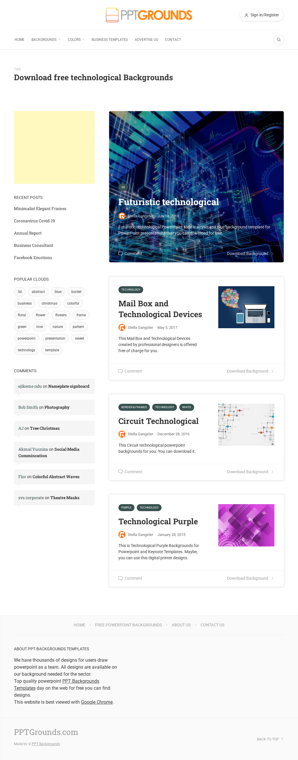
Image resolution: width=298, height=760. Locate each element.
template (52, 350)
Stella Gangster (140, 327)
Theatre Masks (64, 497)
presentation (55, 338)
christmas (49, 303)
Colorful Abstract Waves (56, 476)
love (39, 327)
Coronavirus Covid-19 (34, 220)
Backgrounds (43, 40)
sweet (79, 338)
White (186, 407)
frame (81, 315)
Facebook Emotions (33, 257)
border (76, 292)
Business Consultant (33, 245)
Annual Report (28, 233)
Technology (130, 289)
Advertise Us (146, 40)
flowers (61, 315)
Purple (126, 507)
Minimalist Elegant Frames (40, 208)
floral (22, 315)
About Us (181, 625)
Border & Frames (134, 407)
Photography (57, 407)
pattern (78, 327)
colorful (73, 303)
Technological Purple (158, 521)
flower (40, 315)
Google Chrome (97, 702)
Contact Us (212, 625)
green (22, 327)
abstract (38, 292)
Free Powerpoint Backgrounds (128, 625)
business (25, 303)
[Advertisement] (54, 147)
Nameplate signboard (68, 386)
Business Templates (110, 40)
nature (58, 327)
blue (58, 292)
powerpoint (27, 338)
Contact (173, 40)
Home (19, 40)
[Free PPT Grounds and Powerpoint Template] (149, 15)
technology (26, 350)
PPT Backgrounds (46, 744)
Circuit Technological (158, 421)
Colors (74, 40)
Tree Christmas (45, 428)
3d (20, 292)
